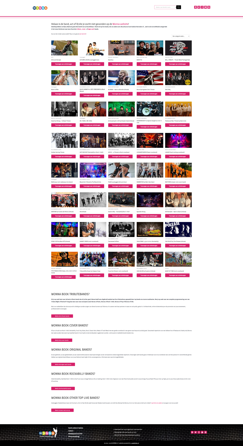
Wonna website (120, 23)
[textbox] (180, 36)
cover (83, 29)
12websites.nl (135, 443)
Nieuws (106, 7)
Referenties (96, 7)
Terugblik (86, 7)
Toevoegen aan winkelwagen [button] (63, 64)
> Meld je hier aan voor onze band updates (126, 435)
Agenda (76, 7)
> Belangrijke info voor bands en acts (124, 432)
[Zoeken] (178, 7)
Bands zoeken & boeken (75, 428)
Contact (114, 7)
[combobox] (180, 36)
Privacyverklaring (73, 436)
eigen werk (91, 29)
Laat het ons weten (156, 403)
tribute (79, 29)
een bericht (82, 34)
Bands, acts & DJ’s (63, 7)
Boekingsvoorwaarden (75, 434)
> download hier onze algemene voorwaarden (127, 429)
